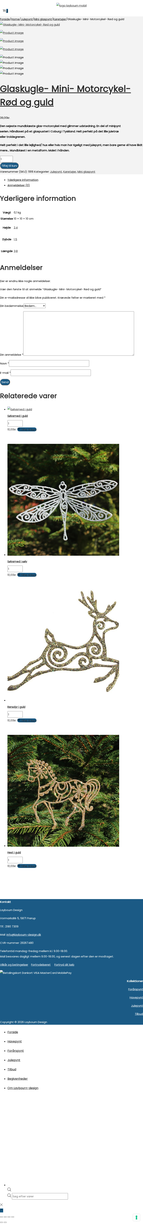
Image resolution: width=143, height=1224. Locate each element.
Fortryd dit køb (64, 965)
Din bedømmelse (12, 306)
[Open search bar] (9, 1190)
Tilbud (139, 1014)
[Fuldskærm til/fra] (5, 1216)
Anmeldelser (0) (18, 185)
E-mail (5, 373)
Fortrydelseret (41, 965)
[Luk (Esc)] (12, 1216)
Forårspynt (135, 989)
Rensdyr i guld (16, 707)
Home (15, 19)
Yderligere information (22, 180)
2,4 (16, 227)
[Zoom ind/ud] (1, 1216)
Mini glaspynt (43, 19)
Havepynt (136, 997)
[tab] (75, 180)
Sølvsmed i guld (17, 416)
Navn (4, 363)
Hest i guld (14, 852)
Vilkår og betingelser (14, 965)
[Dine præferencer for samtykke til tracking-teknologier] (136, 1217)
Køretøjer (59, 19)
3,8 (16, 251)
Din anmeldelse (11, 355)
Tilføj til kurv (9, 166)
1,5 (15, 239)
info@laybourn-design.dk (24, 935)
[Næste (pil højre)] (5, 1222)
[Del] (8, 1216)
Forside (5, 19)
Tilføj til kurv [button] (28, 429)
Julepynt (27, 19)
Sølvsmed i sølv (17, 561)
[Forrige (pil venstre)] (1, 1222)
